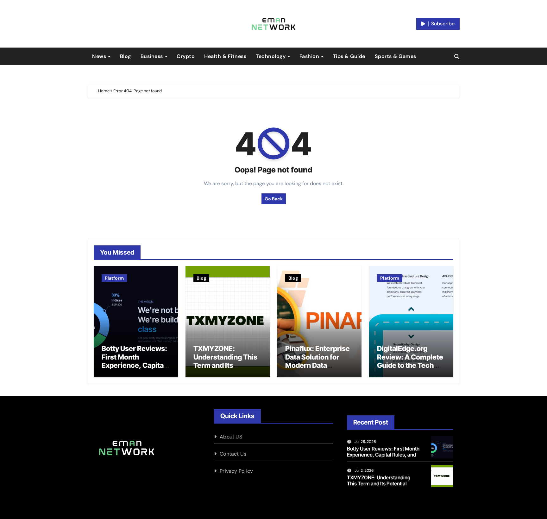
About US (231, 436)
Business (153, 56)
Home (104, 91)
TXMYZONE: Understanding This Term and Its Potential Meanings (225, 361)
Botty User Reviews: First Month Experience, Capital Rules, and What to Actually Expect (134, 365)
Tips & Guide (349, 56)
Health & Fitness (225, 56)
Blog (125, 56)
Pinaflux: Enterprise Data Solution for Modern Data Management (317, 361)
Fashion (310, 56)
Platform (114, 278)
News (100, 56)
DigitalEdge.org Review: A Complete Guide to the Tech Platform (410, 361)
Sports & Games (395, 56)
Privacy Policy (236, 471)
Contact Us (233, 454)
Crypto (186, 56)
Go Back (274, 199)
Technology (271, 56)
